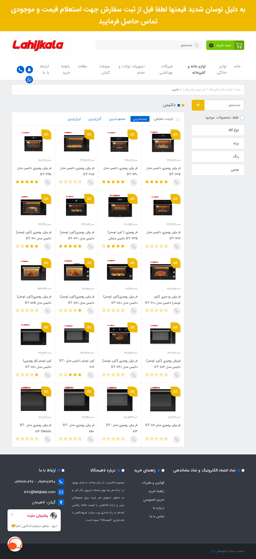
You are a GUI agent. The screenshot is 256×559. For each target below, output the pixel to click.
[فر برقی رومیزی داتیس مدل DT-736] (163, 206)
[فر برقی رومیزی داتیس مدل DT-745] (33, 142)
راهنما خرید (65, 69)
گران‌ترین (95, 119)
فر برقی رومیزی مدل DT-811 (163, 425)
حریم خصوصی (153, 499)
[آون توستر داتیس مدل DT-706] (76, 335)
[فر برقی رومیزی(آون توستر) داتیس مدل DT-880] (120, 271)
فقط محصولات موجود (221, 118)
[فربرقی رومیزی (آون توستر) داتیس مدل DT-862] (163, 335)
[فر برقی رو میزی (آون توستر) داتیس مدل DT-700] (163, 271)
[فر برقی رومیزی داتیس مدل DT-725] (163, 142)
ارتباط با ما (44, 69)
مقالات (82, 66)
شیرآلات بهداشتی (166, 69)
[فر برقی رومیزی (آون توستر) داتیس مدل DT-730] (120, 335)
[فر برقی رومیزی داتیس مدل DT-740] (120, 142)
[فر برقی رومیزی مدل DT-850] (76, 399)
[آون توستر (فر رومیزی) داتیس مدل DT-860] (33, 335)
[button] (225, 45)
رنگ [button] (236, 156)
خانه (237, 66)
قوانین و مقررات (153, 482)
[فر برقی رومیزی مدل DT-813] (120, 399)
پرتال (213, 551)
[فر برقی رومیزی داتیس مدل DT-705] (76, 142)
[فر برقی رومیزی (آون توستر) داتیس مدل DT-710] (33, 206)
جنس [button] (235, 169)
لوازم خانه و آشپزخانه (197, 69)
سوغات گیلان (104, 69)
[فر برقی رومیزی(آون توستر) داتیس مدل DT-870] (76, 271)
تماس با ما (157, 516)
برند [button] (236, 143)
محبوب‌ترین (117, 119)
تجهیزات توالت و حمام (131, 69)
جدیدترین (140, 119)
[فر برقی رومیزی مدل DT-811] (163, 399)
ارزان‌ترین (74, 119)
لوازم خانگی (221, 69)
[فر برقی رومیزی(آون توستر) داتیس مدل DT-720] (76, 206)
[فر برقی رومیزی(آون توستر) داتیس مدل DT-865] (33, 271)
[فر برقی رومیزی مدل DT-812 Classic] (33, 399)
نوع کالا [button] (233, 130)
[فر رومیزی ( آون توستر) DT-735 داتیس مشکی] (120, 206)
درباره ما (158, 508)
